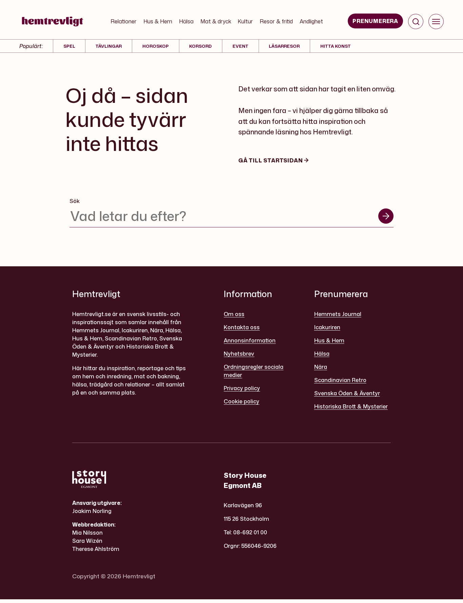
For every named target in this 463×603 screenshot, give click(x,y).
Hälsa (186, 21)
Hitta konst (335, 46)
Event (240, 46)
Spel (69, 46)
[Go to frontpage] (52, 21)
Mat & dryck (215, 21)
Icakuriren (327, 327)
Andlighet (311, 21)
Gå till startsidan (271, 160)
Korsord (200, 46)
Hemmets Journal (337, 314)
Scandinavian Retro (340, 380)
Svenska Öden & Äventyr (347, 393)
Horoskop (155, 46)
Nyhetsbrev (239, 353)
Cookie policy (241, 401)
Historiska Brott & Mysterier (351, 406)
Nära (320, 367)
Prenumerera (375, 21)
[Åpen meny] (436, 21)
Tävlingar (109, 46)
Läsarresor (284, 46)
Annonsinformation (250, 340)
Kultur (245, 21)
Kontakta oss (242, 327)
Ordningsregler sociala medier (253, 371)
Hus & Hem (157, 21)
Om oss (234, 314)
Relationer (123, 21)
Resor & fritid (276, 21)
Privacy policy (242, 388)
